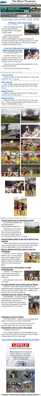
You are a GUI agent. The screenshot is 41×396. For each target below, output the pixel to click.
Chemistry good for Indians (12, 317)
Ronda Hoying (7, 91)
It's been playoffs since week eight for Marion (19, 285)
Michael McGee (7, 98)
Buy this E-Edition (32, 340)
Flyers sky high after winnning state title (20, 48)
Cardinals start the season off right (15, 295)
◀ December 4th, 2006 (8, 14)
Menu (38, 5)
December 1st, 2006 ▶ (33, 14)
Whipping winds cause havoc (20, 23)
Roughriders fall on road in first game (16, 328)
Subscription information (12, 340)
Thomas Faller (7, 75)
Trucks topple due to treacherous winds (17, 220)
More (19, 44)
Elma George (6, 82)
